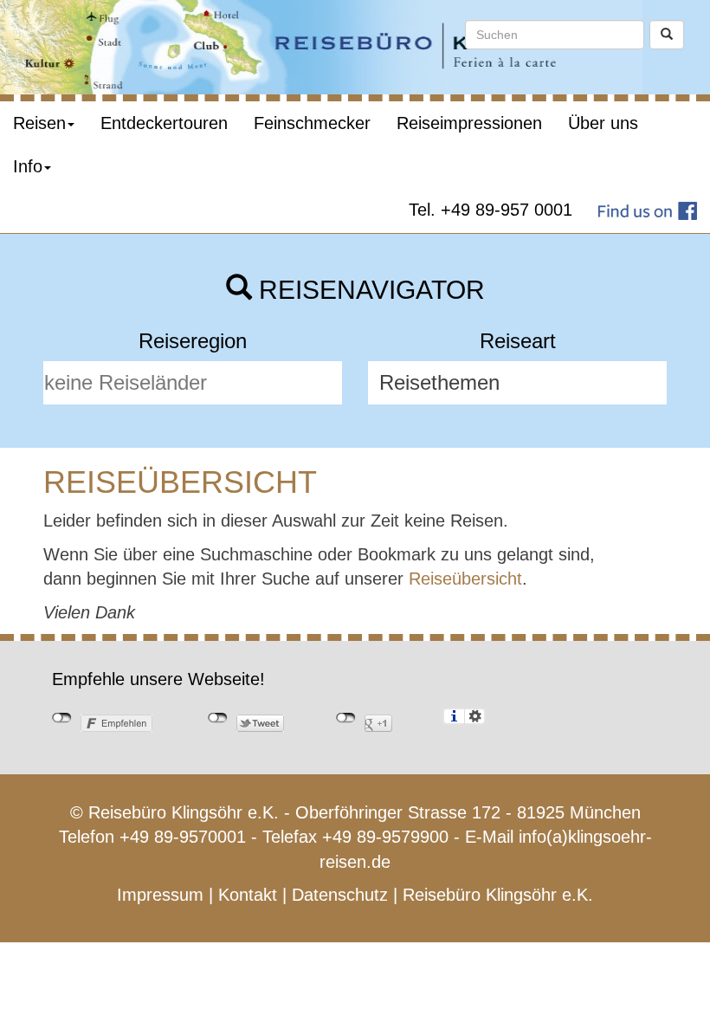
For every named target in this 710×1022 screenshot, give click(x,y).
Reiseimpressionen (469, 123)
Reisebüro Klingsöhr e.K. (498, 894)
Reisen (39, 123)
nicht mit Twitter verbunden (218, 718)
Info (27, 166)
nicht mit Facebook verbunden (62, 718)
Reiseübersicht (465, 578)
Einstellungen (475, 716)
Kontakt (247, 894)
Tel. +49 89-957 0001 (490, 209)
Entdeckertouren (164, 123)
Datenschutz (340, 894)
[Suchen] (666, 34)
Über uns (603, 123)
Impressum (160, 894)
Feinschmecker (312, 123)
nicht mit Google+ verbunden (346, 718)
